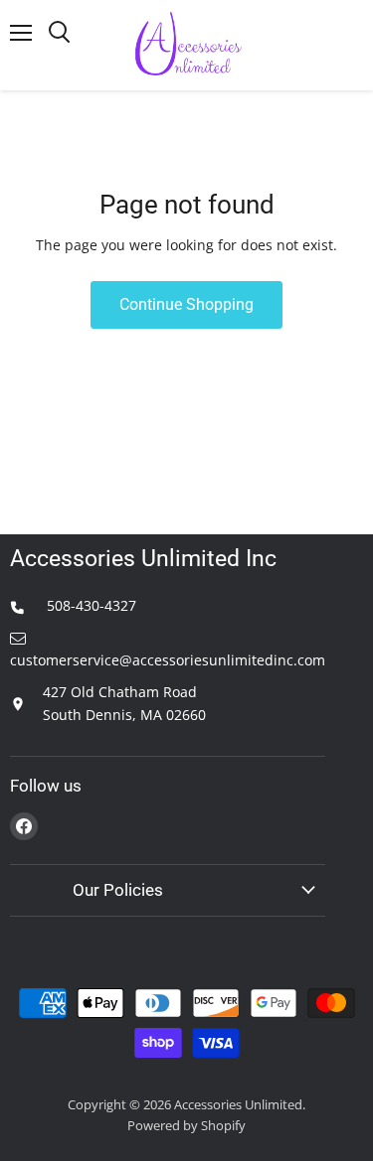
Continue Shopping (186, 304)
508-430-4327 (89, 605)
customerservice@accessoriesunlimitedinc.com (167, 660)
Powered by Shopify (186, 1125)
